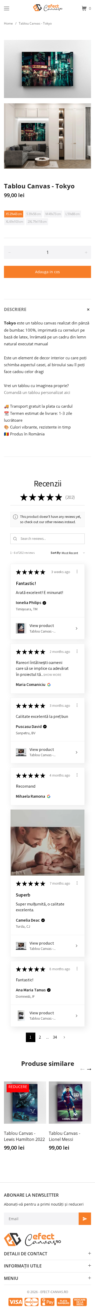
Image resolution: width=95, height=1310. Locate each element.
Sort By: (56, 553)
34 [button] (55, 1037)
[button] (44, 603)
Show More (52, 674)
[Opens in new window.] (48, 684)
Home (8, 23)
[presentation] (82, 1069)
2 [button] (40, 1037)
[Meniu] (6, 8)
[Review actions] (77, 571)
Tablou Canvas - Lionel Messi (64, 1136)
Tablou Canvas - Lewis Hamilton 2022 (24, 1136)
